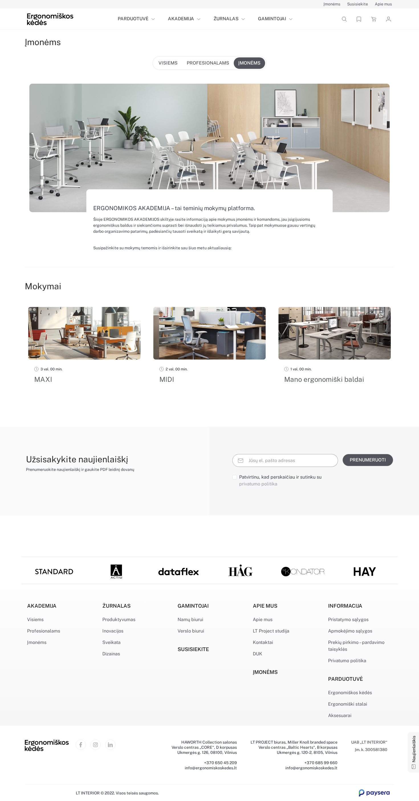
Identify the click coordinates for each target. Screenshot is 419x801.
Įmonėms (36, 642)
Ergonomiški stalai (347, 704)
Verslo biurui (191, 631)
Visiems (35, 619)
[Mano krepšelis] (374, 19)
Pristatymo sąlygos (348, 619)
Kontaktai (263, 642)
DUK (257, 654)
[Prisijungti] (387, 19)
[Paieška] (344, 19)
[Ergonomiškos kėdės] (50, 18)
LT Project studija (271, 631)
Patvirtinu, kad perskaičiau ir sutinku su (280, 480)
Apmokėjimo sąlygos (350, 631)
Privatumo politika (347, 660)
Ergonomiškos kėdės (350, 692)
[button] (154, 19)
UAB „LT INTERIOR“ (369, 742)
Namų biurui (190, 619)
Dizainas (111, 654)
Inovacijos (112, 631)
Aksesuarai (339, 715)
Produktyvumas (118, 619)
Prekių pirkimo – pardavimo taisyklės (356, 646)
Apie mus (262, 619)
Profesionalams (43, 631)
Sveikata (111, 642)
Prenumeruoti (368, 460)
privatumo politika (258, 484)
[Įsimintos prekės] (359, 19)
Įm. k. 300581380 (371, 749)
